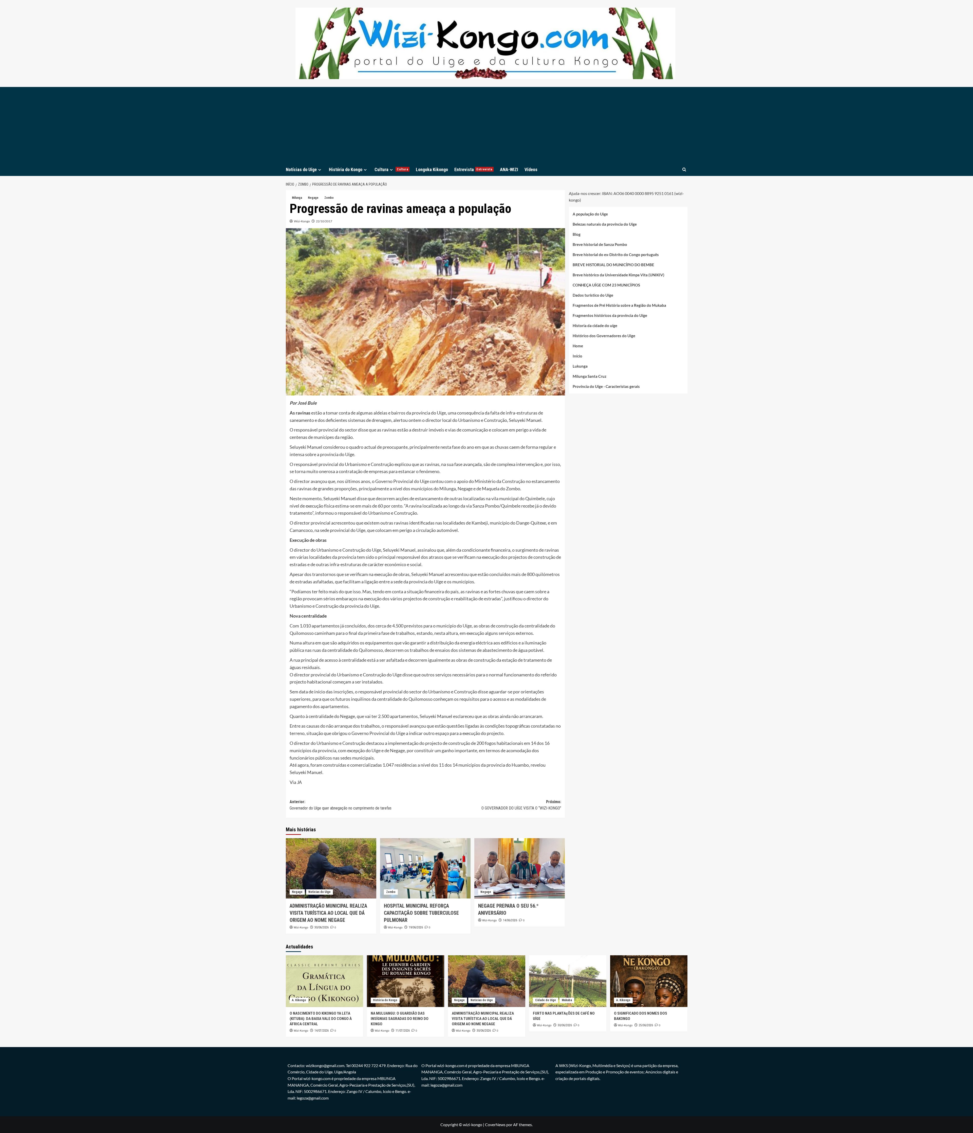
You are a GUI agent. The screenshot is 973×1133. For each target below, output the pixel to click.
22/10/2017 (324, 221)
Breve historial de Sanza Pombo (600, 244)
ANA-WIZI (509, 169)
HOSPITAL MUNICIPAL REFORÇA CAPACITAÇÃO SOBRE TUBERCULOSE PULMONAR (421, 913)
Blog (577, 234)
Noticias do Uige (319, 892)
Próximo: (521, 805)
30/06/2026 (321, 927)
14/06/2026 (510, 920)
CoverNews (495, 1124)
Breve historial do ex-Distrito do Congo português (616, 254)
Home (578, 346)
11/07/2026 (403, 1030)
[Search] (684, 169)
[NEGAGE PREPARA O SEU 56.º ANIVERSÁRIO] (519, 868)
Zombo (329, 198)
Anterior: (340, 805)
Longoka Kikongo (432, 169)
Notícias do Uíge (301, 169)
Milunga (297, 198)
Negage (313, 198)
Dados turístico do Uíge (593, 295)
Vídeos (531, 169)
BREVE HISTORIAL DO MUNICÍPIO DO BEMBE (613, 264)
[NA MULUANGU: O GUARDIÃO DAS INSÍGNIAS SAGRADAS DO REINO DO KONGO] (405, 981)
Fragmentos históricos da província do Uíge (610, 315)
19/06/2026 (416, 927)
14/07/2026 (321, 1030)
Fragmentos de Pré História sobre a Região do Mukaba (619, 305)
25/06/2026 (646, 1025)
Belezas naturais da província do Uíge (605, 224)
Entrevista (473, 169)
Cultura (391, 169)
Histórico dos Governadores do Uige (604, 335)
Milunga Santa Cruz (589, 376)
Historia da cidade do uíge (595, 325)
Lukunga (580, 366)
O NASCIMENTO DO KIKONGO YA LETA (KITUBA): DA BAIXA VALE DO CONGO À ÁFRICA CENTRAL (321, 1018)
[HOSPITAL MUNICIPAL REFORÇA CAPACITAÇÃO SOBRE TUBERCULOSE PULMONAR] (425, 868)
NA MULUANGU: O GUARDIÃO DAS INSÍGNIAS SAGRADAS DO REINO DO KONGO (399, 1018)
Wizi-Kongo (302, 221)
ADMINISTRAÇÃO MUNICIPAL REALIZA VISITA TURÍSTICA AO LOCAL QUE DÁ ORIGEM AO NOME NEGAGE (328, 913)
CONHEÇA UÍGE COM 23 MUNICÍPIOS (606, 285)
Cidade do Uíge (545, 1000)
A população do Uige (590, 214)
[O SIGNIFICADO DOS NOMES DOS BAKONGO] (648, 981)
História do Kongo (345, 169)
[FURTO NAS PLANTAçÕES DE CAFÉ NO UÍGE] (567, 981)
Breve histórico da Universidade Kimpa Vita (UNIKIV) (618, 275)
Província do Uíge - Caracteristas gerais (606, 386)
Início (577, 356)
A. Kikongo (299, 1000)
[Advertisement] (486, 124)
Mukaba (567, 1000)
